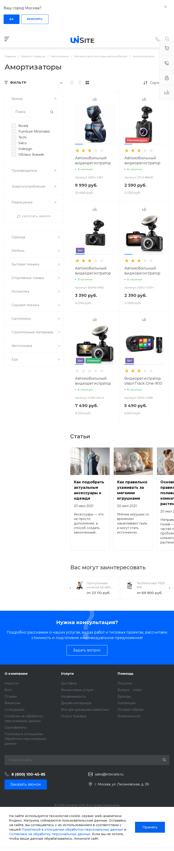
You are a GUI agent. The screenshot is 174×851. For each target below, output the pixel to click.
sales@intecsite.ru (109, 774)
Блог (8, 690)
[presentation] (72, 127)
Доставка (68, 683)
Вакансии (12, 703)
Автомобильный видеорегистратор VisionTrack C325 (142, 273)
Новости (12, 683)
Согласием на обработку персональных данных (49, 834)
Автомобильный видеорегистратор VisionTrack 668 (142, 163)
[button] (80, 254)
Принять (150, 827)
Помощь (125, 673)
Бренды (124, 696)
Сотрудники (14, 710)
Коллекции (126, 703)
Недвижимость (73, 696)
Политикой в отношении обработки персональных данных (72, 829)
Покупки (125, 683)
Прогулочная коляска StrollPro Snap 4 (100, 587)
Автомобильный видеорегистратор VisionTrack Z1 (93, 163)
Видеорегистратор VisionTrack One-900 (143, 381)
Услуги (67, 673)
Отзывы (11, 696)
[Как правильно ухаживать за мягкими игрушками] (133, 461)
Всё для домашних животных (85, 710)
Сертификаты (16, 727)
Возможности (129, 716)
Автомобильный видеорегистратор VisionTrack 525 (93, 273)
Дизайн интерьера (76, 703)
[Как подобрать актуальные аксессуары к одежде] (90, 461)
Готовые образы (131, 710)
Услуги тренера (73, 716)
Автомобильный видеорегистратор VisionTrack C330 (93, 383)
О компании (16, 673)
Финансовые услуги (77, 690)
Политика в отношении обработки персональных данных (25, 739)
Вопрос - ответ (130, 690)
